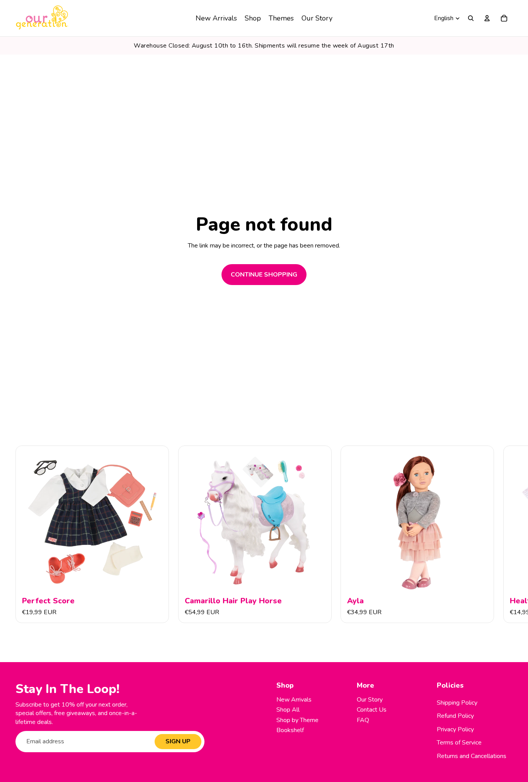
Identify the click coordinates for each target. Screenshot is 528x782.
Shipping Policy (457, 702)
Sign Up (178, 741)
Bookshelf (290, 730)
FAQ (363, 720)
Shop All (288, 709)
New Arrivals (294, 699)
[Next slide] (504, 534)
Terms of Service (459, 742)
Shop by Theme (297, 720)
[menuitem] (216, 18)
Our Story (370, 699)
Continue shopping (264, 274)
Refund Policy (455, 716)
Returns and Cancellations (471, 756)
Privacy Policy (455, 729)
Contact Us (372, 709)
